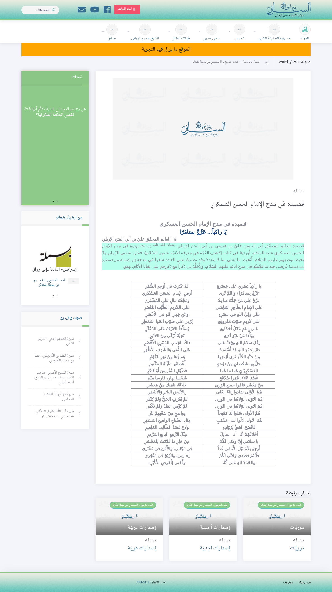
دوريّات (297, 548)
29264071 (142, 582)
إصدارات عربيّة (142, 548)
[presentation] (56, 201)
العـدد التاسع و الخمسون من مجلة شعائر (281, 505)
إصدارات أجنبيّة (215, 548)
